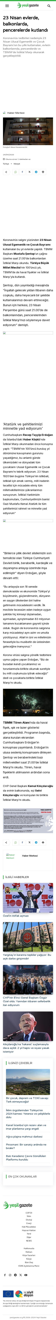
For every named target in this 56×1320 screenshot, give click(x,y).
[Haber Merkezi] (5, 112)
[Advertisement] (28, 84)
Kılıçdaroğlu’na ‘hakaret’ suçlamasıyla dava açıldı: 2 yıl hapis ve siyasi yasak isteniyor (26, 1048)
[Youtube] (26, 1275)
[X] (29, 172)
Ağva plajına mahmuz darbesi (24, 1136)
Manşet (17, 164)
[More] (43, 172)
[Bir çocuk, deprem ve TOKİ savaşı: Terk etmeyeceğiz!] (28, 1082)
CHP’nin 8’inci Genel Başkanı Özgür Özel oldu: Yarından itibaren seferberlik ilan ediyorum (26, 1001)
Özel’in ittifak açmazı (16, 915)
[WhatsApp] (15, 172)
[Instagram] (10, 1275)
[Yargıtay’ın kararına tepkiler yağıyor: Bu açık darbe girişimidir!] (28, 937)
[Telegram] (36, 172)
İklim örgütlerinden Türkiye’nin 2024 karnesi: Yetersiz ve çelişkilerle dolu (28, 1114)
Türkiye (6, 164)
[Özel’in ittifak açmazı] (28, 898)
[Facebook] (22, 172)
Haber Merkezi (15, 112)
